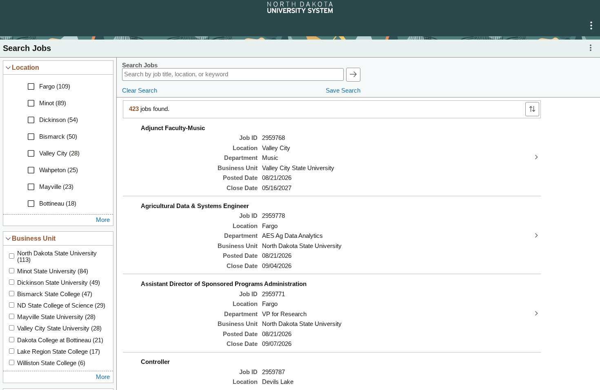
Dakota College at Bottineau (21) (60, 340)
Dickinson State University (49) (58, 282)
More (103, 220)
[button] (591, 26)
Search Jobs (140, 65)
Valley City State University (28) (59, 328)
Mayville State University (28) (56, 317)
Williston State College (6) (51, 363)
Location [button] (25, 67)
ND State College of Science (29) (61, 305)
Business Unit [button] (34, 238)
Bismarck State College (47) (54, 294)
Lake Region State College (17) (58, 351)
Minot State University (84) (52, 271)
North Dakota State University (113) (57, 256)
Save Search (343, 90)
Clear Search (139, 90)
